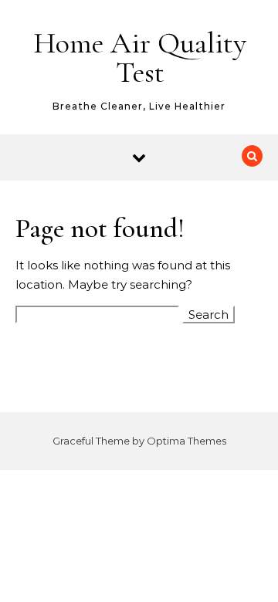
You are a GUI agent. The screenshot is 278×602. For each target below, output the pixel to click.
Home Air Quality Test (139, 57)
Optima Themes (186, 441)
